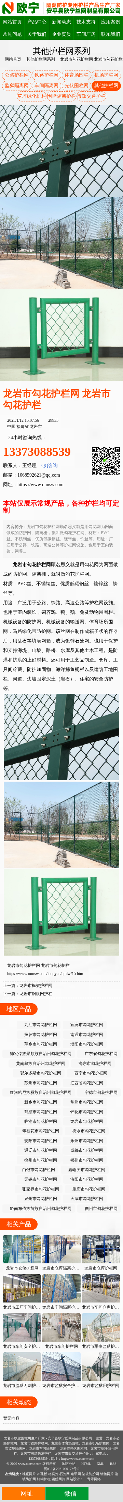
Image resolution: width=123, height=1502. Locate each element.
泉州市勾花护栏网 (40, 1198)
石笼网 (64, 1474)
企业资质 (61, 34)
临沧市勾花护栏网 (40, 1121)
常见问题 (12, 34)
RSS (113, 1464)
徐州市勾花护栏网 (40, 1160)
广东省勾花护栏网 (101, 1053)
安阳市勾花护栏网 (40, 1140)
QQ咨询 (49, 465)
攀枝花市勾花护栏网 (40, 1131)
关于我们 (36, 34)
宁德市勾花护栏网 (101, 1092)
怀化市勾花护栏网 (86, 1111)
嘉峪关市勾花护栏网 (86, 1169)
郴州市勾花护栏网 (86, 1160)
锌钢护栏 (44, 1479)
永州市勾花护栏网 (86, 1140)
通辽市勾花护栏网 (40, 1150)
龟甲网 (76, 1474)
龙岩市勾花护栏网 (23, 965)
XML (100, 1464)
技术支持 (86, 22)
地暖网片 (29, 1474)
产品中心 (36, 22)
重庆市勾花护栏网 (88, 1189)
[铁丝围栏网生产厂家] (61, 7)
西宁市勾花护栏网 (90, 1073)
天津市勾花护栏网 (86, 1198)
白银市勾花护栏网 (38, 1169)
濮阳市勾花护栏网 (86, 1044)
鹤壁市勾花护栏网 (40, 1111)
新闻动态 (61, 22)
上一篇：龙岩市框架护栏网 (27, 985)
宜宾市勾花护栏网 (86, 1024)
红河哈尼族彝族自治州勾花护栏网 (40, 1092)
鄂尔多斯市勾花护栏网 (40, 1073)
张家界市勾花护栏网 (40, 1189)
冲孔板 (42, 1474)
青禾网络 (93, 1479)
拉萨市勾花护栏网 (40, 1034)
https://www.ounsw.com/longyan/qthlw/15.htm (45, 973)
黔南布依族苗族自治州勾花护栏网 (40, 1208)
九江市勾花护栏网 (40, 1024)
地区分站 (68, 1464)
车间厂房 (86, 34)
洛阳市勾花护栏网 (86, 1179)
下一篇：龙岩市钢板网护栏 (27, 993)
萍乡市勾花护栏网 (40, 1044)
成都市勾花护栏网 (86, 1150)
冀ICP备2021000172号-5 (61, 1469)
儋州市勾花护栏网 (101, 1208)
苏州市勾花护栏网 (40, 1083)
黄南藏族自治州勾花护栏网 (40, 1063)
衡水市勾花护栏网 (88, 1131)
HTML (85, 1464)
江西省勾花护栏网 (86, 1083)
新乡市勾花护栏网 (40, 1102)
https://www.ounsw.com (40, 484)
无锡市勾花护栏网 (40, 1179)
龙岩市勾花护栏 (55, 965)
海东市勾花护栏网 (94, 1063)
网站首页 (12, 22)
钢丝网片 (107, 1474)
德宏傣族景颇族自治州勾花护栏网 (40, 1053)
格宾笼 (53, 1474)
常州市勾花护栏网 (86, 1102)
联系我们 (110, 34)
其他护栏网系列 (40, 59)
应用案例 (110, 22)
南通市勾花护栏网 (86, 1034)
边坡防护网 (90, 1474)
